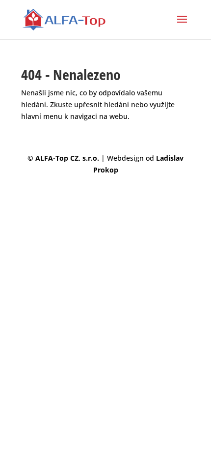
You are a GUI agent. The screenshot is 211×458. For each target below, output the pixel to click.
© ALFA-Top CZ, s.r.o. (64, 158)
